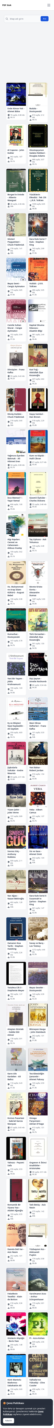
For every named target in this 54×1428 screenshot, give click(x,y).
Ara (44, 18)
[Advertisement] (27, 53)
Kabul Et (8, 1420)
